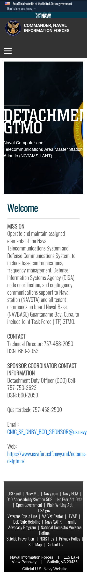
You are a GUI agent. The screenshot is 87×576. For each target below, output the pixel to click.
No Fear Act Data (69, 499)
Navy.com (51, 494)
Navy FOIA (70, 494)
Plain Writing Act (59, 505)
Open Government (29, 505)
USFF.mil (14, 494)
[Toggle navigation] (7, 51)
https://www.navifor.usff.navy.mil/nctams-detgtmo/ (46, 457)
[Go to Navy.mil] (43, 15)
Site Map (35, 544)
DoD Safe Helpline (26, 522)
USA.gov (44, 510)
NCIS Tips (47, 539)
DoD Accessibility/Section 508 (29, 499)
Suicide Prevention (21, 539)
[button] (22, 8)
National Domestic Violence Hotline (60, 530)
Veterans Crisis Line (22, 516)
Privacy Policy (69, 539)
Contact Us (55, 544)
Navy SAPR (53, 522)
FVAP (73, 516)
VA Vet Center (52, 516)
